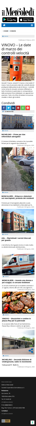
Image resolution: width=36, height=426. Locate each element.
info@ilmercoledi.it (7, 413)
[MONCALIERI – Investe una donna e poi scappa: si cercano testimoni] (18, 264)
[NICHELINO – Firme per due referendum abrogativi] (18, 121)
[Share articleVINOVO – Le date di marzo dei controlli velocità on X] (8, 108)
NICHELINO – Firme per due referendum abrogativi (13, 135)
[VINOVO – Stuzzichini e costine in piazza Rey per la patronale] (18, 303)
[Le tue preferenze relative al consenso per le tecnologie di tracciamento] (32, 422)
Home (6, 31)
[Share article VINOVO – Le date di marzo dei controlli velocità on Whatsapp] (23, 108)
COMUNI (13, 31)
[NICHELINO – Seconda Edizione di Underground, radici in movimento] (18, 342)
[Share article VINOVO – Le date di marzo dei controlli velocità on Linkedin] (13, 108)
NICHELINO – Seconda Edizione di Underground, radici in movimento (16, 361)
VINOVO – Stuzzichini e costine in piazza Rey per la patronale (16, 320)
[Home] (3, 25)
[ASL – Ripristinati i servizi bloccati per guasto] (18, 221)
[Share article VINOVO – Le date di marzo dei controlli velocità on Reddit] (27, 108)
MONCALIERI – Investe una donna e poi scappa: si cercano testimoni (17, 281)
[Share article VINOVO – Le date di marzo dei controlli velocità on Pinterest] (18, 108)
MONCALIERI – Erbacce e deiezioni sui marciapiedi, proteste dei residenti (18, 197)
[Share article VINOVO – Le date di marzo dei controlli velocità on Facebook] (4, 108)
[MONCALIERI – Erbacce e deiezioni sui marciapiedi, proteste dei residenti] (18, 169)
